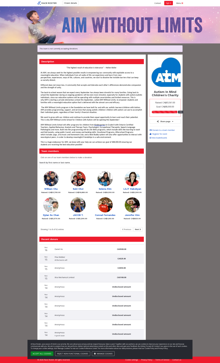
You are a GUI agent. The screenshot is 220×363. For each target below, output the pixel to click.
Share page (165, 121)
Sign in (168, 3)
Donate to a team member (163, 130)
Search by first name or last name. (54, 162)
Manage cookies (104, 353)
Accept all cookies (42, 353)
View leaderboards (159, 138)
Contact (157, 3)
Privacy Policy (146, 360)
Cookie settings (131, 360)
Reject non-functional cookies (72, 353)
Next (137, 229)
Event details (71, 3)
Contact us (176, 360)
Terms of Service (162, 360)
